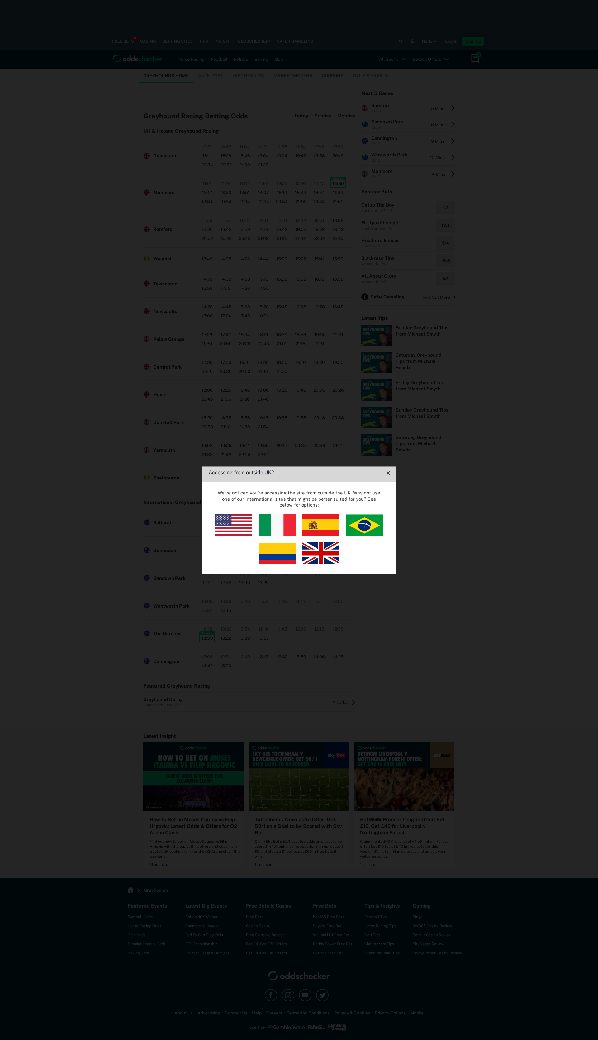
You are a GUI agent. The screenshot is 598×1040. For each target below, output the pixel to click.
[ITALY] (277, 534)
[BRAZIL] (364, 534)
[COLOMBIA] (277, 562)
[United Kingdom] (321, 562)
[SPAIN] (321, 534)
